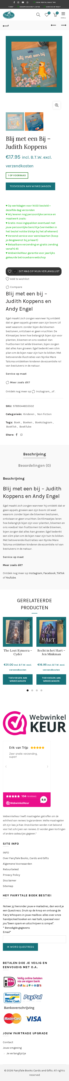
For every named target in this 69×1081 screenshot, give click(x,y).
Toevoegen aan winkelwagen (30, 186)
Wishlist (49, 13)
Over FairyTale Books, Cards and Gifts (26, 858)
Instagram (42, 391)
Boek (17, 422)
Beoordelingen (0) (34, 465)
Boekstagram (43, 422)
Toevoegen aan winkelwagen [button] (17, 679)
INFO (6, 852)
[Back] (6, 25)
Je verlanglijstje (16, 1053)
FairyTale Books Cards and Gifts (33, 1070)
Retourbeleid (11, 869)
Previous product (53, 25)
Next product (63, 25)
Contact (8, 1042)
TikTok (60, 573)
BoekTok (11, 426)
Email (7, 932)
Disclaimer (9, 880)
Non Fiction (44, 414)
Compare (16, 287)
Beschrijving (34, 454)
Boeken (27, 422)
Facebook (49, 573)
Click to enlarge (56, 105)
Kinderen (28, 414)
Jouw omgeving (12, 1047)
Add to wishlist (19, 279)
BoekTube (25, 426)
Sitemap (8, 886)
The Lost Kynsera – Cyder (18, 652)
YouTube (11, 577)
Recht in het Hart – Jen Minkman (51, 652)
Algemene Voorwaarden (17, 863)
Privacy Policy (11, 875)
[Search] (38, 15)
